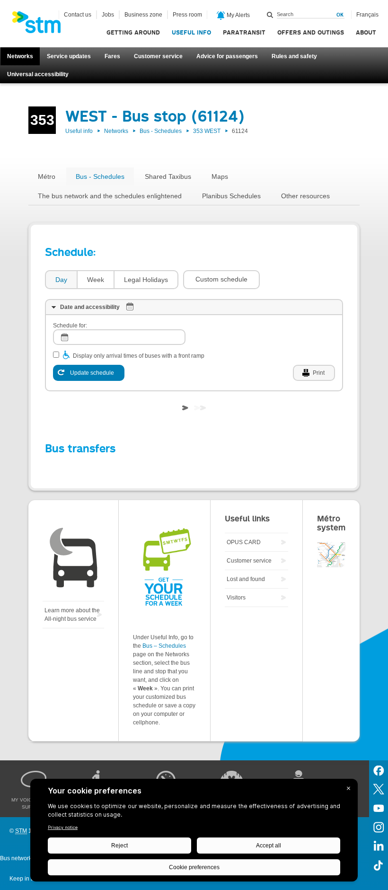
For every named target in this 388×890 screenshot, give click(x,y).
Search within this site (270, 14)
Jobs (108, 14)
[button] (221, 279)
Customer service (158, 56)
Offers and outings (310, 32)
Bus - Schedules (161, 131)
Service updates (69, 56)
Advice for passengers (227, 56)
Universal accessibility (38, 74)
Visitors (236, 597)
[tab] (61, 280)
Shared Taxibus (168, 176)
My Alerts (237, 15)
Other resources (305, 196)
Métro (46, 176)
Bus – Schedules (164, 646)
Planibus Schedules (231, 196)
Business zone (143, 14)
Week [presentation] (95, 279)
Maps (220, 176)
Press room (187, 14)
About (366, 32)
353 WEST (206, 131)
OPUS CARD (244, 542)
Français (367, 14)
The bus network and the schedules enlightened (110, 196)
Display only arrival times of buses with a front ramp (138, 355)
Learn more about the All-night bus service (72, 614)
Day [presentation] (61, 279)
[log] (119, 337)
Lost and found (246, 579)
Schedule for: (70, 325)
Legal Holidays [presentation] (146, 279)
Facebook (378, 769)
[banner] (41, 25)
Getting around (133, 32)
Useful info (191, 32)
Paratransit (244, 32)
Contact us (77, 14)
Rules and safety (294, 56)
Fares (112, 56)
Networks (20, 56)
